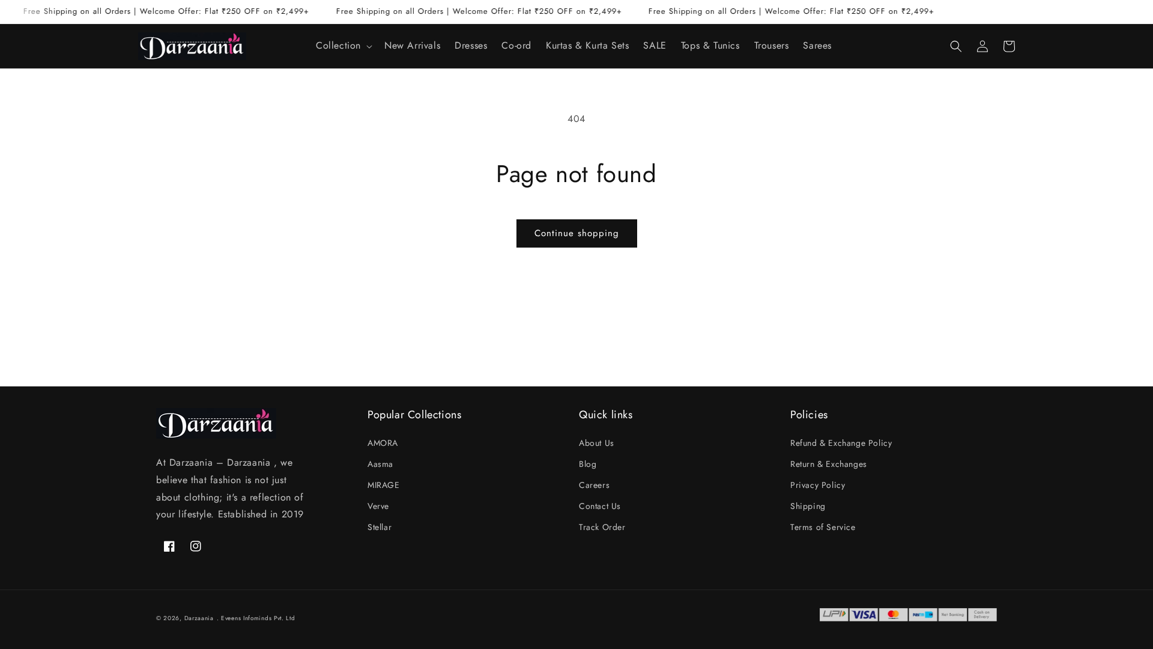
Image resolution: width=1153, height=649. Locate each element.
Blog (587, 464)
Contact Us (600, 506)
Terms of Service (823, 527)
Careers (594, 485)
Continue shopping (576, 233)
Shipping (808, 506)
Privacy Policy (817, 485)
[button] (343, 45)
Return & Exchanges (828, 464)
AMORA (383, 443)
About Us (596, 443)
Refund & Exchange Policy (841, 443)
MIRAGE (384, 485)
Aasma (380, 464)
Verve (378, 506)
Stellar (380, 527)
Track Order (602, 527)
